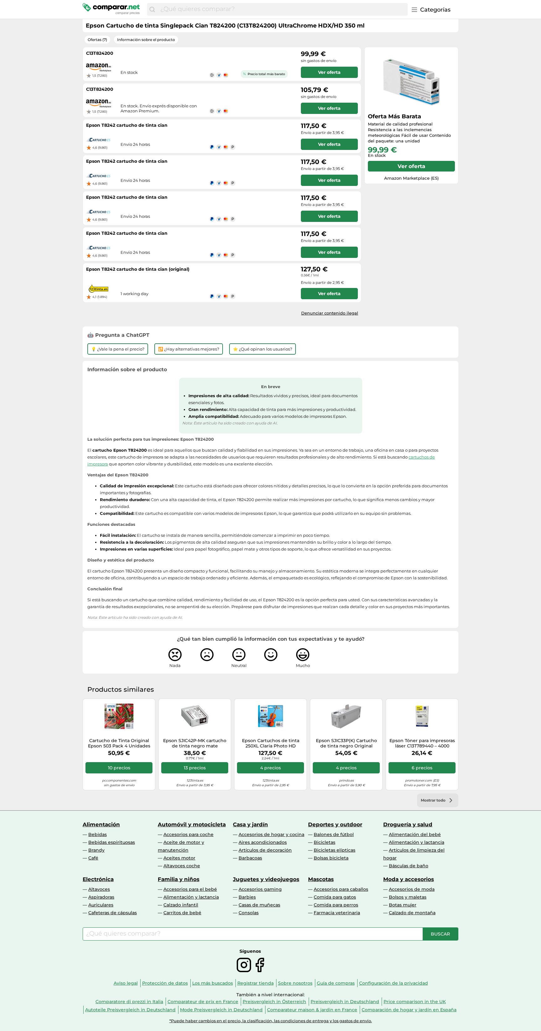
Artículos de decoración (265, 850)
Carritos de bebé (182, 913)
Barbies (247, 897)
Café (93, 858)
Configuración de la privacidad (393, 983)
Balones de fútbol (334, 834)
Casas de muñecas (259, 905)
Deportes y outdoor (335, 824)
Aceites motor (179, 858)
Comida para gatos (335, 897)
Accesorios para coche (188, 834)
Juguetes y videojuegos (266, 879)
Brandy (96, 850)
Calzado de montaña (412, 913)
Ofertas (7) (97, 39)
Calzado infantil (180, 905)
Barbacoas (250, 858)
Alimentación (101, 824)
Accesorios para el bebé (190, 889)
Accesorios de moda (412, 889)
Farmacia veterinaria (337, 913)
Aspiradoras (101, 897)
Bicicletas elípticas (334, 850)
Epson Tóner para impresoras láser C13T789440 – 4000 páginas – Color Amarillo (422, 743)
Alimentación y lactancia (416, 842)
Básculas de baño (408, 866)
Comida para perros (336, 905)
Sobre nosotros (295, 983)
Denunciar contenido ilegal (329, 312)
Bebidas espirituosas (111, 842)
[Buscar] (152, 9)
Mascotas (321, 879)
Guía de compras (336, 983)
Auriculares (100, 905)
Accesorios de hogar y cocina (271, 834)
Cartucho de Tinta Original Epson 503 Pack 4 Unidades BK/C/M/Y (119, 743)
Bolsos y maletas (407, 897)
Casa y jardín (250, 824)
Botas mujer (402, 905)
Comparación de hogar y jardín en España (409, 1010)
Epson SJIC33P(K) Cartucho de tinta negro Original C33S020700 (346, 743)
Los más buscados (212, 983)
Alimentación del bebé (415, 834)
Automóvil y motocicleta (192, 824)
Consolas (249, 913)
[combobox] (282, 9)
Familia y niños (178, 879)
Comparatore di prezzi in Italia (129, 1001)
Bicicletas (324, 842)
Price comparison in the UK (415, 1001)
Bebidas (97, 834)
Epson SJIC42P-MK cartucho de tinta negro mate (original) (194, 743)
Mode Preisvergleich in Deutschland (221, 1010)
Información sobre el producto (146, 39)
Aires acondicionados (263, 842)
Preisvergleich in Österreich (274, 1001)
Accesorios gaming (260, 889)
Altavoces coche (181, 866)
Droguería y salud (407, 824)
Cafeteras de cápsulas (112, 913)
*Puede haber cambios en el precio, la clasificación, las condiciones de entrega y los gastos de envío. (270, 1020)
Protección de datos (165, 983)
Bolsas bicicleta (331, 858)
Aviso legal (126, 983)
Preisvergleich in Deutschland (345, 1001)
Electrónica (98, 879)
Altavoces (99, 889)
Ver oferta (411, 166)
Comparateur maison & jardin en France (312, 1010)
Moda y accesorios (408, 879)
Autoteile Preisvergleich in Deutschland (130, 1010)
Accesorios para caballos (341, 889)
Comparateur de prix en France (202, 1001)
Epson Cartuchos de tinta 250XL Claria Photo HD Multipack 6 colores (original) (270, 743)
